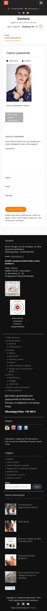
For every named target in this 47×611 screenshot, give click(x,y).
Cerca (7, 482)
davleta (27, 61)
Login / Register (13, 26)
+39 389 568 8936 (17, 9)
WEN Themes (31, 608)
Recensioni (14, 356)
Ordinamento (15, 347)
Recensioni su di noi (16, 475)
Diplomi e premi (16, 359)
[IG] (19, 13)
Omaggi (12, 381)
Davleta (23, 18)
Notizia (12, 353)
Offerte (10, 375)
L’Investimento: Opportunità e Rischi (28, 506)
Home (6, 35)
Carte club (13, 384)
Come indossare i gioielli (20, 365)
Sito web (8, 195)
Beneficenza (14, 377)
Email (8, 186)
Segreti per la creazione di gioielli (22, 468)
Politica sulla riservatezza (18, 387)
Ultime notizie (13, 462)
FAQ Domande (13, 337)
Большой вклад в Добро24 (26, 557)
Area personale (14, 340)
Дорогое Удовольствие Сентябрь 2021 (29, 540)
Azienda (10, 350)
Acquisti (12, 343)
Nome (8, 177)
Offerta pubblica (14, 390)
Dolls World (23, 521)
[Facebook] (23, 13)
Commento (10, 148)
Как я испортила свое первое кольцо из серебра (28, 575)
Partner (12, 362)
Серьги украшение (12, 38)
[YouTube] (28, 13)
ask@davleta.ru (33, 9)
